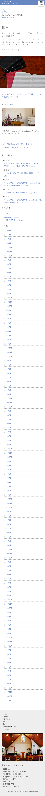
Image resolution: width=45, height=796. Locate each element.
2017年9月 (8, 650)
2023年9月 (8, 360)
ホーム (5, 714)
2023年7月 (8, 369)
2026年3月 (8, 239)
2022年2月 (8, 440)
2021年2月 (8, 490)
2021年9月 (8, 461)
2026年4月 (8, 234)
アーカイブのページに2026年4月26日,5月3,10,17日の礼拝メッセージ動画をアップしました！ (23, 164)
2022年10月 (8, 406)
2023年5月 (8, 377)
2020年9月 (8, 511)
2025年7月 (8, 268)
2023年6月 (8, 373)
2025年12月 (8, 247)
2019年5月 (8, 578)
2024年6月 (8, 323)
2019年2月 (8, 591)
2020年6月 (8, 524)
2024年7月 (8, 318)
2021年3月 (8, 486)
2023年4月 (8, 381)
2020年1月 (8, 545)
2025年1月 (8, 293)
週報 (4, 721)
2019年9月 (8, 562)
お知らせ (12, 104)
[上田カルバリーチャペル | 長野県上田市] (12, 15)
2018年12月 (8, 599)
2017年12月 (8, 637)
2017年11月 (8, 641)
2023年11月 (8, 352)
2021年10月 (8, 457)
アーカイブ (6, 729)
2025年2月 (8, 289)
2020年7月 (8, 520)
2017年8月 (8, 654)
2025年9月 (8, 260)
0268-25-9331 (7, 1)
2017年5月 (8, 666)
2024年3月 (8, 335)
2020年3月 (8, 536)
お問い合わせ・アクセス (10, 3)
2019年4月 (8, 583)
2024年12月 (8, 297)
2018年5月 (8, 620)
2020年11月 (8, 503)
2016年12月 (8, 687)
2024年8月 (8, 314)
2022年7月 (8, 419)
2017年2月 (8, 679)
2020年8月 (8, 515)
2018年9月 (8, 612)
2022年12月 (8, 398)
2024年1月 (8, 343)
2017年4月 (8, 671)
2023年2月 (8, 390)
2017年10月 (8, 645)
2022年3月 (8, 436)
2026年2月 (8, 243)
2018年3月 (8, 625)
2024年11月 (8, 302)
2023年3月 (8, 385)
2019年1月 (8, 595)
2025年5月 (8, 276)
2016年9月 (8, 700)
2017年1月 (8, 683)
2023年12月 (8, 348)
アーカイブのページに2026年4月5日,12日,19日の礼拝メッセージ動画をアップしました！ (23, 184)
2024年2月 (8, 339)
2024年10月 (8, 306)
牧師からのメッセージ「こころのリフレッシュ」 (14, 218)
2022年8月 (8, 415)
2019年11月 (8, 553)
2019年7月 (8, 570)
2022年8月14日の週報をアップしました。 (17, 147)
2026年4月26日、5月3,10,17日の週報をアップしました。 (23, 174)
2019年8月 (8, 566)
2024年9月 (8, 310)
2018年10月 (8, 608)
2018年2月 (8, 629)
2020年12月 (8, 499)
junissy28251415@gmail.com (17, 776)
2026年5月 (8, 230)
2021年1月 (8, 494)
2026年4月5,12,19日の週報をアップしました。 (21, 192)
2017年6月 (8, 662)
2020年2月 (8, 541)
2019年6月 (8, 574)
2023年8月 (8, 364)
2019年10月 (8, 557)
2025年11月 (8, 251)
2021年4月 (8, 482)
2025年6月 (8, 272)
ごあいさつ (6, 716)
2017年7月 (8, 658)
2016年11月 (8, 692)
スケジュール (7, 719)
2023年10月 (8, 356)
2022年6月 (8, 423)
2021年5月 (8, 478)
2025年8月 (8, 264)
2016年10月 (8, 696)
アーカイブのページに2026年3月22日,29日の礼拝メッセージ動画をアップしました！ (23, 201)
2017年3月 (8, 675)
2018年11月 (8, 604)
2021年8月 (8, 465)
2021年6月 (8, 474)
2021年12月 (8, 448)
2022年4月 (8, 432)
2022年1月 (8, 444)
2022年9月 (8, 411)
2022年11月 (8, 402)
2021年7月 (8, 469)
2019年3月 (8, 587)
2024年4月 (8, 331)
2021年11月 (8, 453)
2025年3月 (8, 285)
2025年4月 (8, 281)
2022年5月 (8, 427)
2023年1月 (8, 394)
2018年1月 (8, 633)
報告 (4, 724)
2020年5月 (8, 528)
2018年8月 (8, 616)
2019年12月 (8, 549)
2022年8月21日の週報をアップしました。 (18, 144)
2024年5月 (8, 327)
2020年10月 (8, 507)
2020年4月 (8, 532)
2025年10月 (8, 255)
